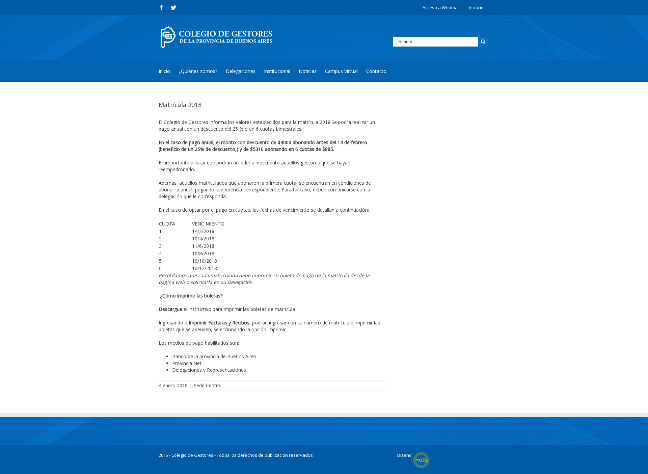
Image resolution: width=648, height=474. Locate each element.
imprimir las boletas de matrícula (259, 309)
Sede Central (207, 385)
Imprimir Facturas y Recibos (219, 322)
